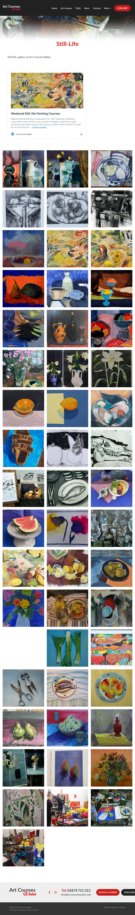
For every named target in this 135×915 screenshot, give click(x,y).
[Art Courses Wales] (12, 5)
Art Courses (66, 8)
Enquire (122, 8)
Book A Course (108, 892)
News (86, 8)
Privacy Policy (32, 910)
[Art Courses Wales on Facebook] (49, 892)
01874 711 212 (78, 890)
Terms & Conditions (17, 910)
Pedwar (122, 907)
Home (54, 8)
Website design (110, 907)
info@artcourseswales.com (76, 894)
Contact (97, 8)
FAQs (78, 8)
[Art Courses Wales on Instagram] (55, 892)
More (106, 8)
